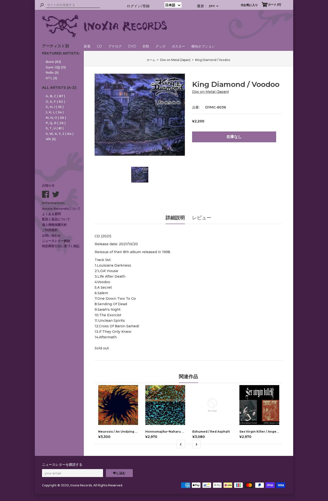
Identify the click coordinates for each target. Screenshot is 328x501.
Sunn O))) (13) (56, 67)
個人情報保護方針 (54, 225)
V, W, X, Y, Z (59, 134)
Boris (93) (53, 62)
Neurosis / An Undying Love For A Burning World (137, 431)
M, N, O (56, 117)
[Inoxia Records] (104, 36)
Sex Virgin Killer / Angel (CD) (262, 431)
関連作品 (188, 376)
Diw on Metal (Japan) (210, 91)
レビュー (201, 218)
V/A (51, 139)
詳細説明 (175, 218)
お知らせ (48, 185)
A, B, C (55, 96)
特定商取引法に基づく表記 (60, 246)
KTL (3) (51, 78)
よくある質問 (51, 214)
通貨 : (208, 6)
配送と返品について (56, 219)
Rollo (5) (52, 72)
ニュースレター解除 (56, 241)
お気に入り (250, 5)
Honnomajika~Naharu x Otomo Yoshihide (178, 431)
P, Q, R (56, 123)
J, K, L (55, 112)
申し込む (119, 473)
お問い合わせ (51, 235)
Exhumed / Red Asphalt (211, 431)
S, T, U (55, 128)
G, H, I (55, 107)
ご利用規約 (50, 230)
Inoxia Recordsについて (61, 208)
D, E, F (55, 101)
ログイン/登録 (138, 6)
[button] (173, 5)
